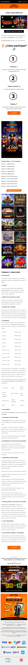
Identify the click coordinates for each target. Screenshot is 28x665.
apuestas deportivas (11, 635)
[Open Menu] (2, 6)
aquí (13, 628)
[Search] (26, 6)
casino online (15, 625)
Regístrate (25, 1)
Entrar (20, 1)
